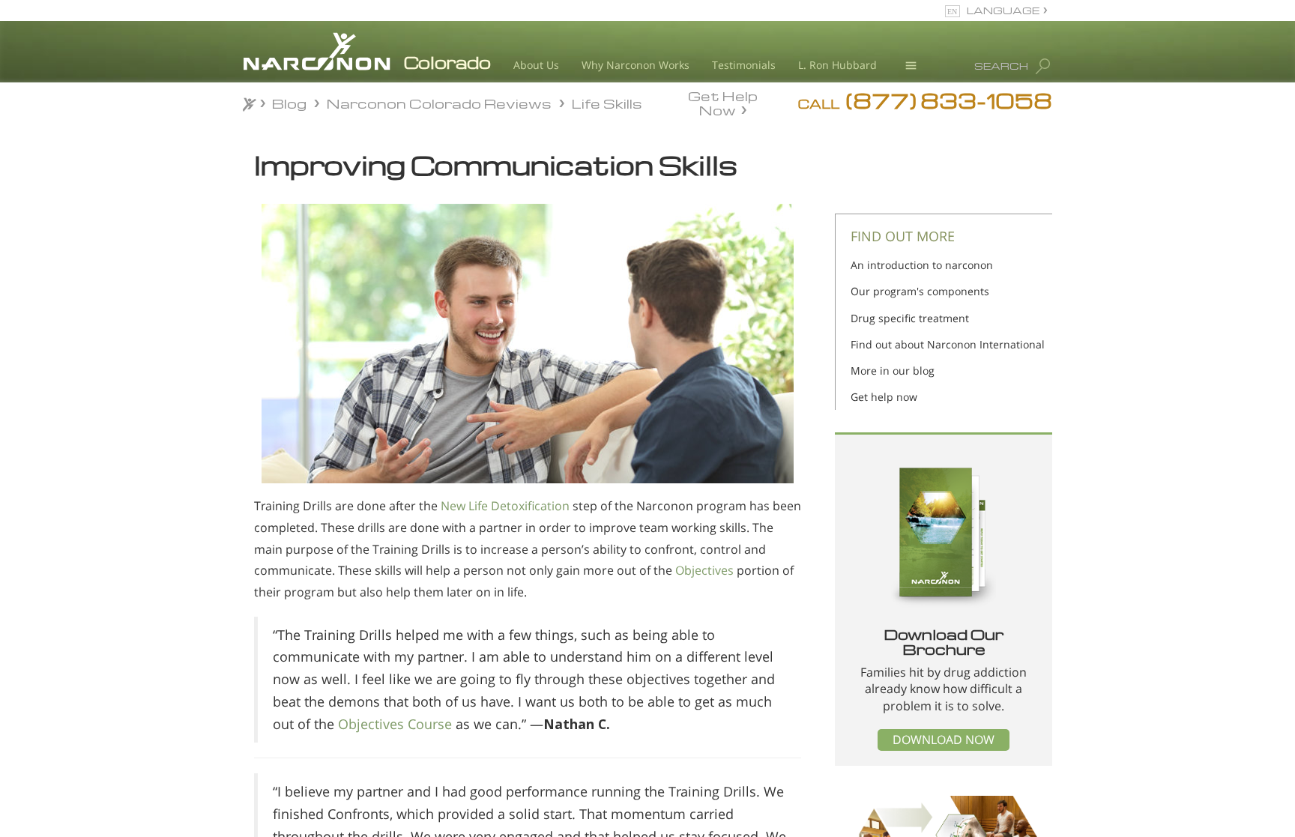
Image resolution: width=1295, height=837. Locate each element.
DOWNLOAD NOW (943, 739)
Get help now (884, 397)
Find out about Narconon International (948, 344)
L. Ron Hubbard (837, 65)
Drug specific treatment (910, 318)
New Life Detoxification (505, 506)
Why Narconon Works (635, 65)
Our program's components (920, 291)
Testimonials (744, 65)
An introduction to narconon (922, 265)
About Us (536, 65)
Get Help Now (723, 102)
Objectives (704, 570)
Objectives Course (395, 724)
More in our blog (893, 370)
